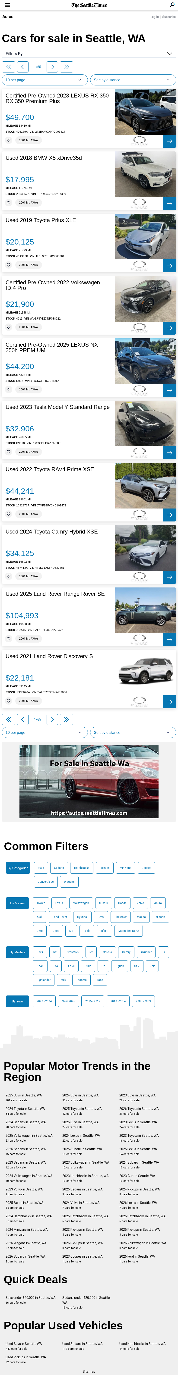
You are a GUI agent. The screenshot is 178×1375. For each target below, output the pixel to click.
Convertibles (46, 881)
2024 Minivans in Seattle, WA (27, 1232)
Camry (126, 952)
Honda (122, 903)
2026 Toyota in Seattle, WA (139, 1111)
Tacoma (81, 980)
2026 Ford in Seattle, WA (137, 1259)
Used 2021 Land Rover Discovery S (49, 656)
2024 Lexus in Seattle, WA (81, 1138)
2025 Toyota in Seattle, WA (82, 1111)
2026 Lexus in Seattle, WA (138, 1205)
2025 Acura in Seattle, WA (25, 1205)
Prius (88, 966)
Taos (100, 980)
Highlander (44, 980)
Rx (55, 952)
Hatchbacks (81, 868)
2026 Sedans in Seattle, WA (82, 1191)
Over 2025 (68, 1001)
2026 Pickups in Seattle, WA (82, 1245)
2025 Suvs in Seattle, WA (24, 1097)
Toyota (41, 903)
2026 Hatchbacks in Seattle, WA (142, 1218)
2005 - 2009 (143, 1001)
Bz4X (40, 966)
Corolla (107, 952)
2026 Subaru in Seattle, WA (25, 1259)
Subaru (103, 903)
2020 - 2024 (44, 1001)
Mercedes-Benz (128, 930)
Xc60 (71, 966)
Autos (7, 16)
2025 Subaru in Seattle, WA (82, 1151)
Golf (152, 966)
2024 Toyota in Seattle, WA (25, 1111)
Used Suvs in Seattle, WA (24, 1346)
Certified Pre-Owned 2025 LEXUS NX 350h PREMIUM (52, 347)
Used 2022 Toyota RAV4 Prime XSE (50, 469)
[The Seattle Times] (89, 5)
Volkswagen (81, 903)
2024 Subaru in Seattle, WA (139, 1165)
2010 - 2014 (118, 1001)
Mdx (63, 980)
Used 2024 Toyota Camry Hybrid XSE (52, 531)
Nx (91, 952)
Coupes (146, 868)
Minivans (125, 868)
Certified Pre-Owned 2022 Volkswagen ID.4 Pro (53, 285)
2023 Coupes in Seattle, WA (82, 1259)
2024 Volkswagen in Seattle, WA (29, 1178)
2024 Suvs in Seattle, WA (80, 1097)
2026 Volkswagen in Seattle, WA (142, 1245)
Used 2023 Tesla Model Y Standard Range (58, 407)
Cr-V (137, 966)
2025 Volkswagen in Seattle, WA (29, 1138)
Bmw (101, 917)
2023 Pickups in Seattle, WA (82, 1232)
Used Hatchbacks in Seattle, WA (142, 1346)
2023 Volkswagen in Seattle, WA (85, 1165)
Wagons (69, 881)
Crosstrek (73, 952)
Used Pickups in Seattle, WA (26, 1359)
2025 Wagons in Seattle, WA (26, 1245)
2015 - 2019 (92, 1001)
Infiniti (104, 930)
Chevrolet (120, 917)
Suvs (41, 868)
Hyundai (82, 917)
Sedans (59, 868)
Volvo (140, 903)
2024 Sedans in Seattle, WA (26, 1124)
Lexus (59, 903)
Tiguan (119, 966)
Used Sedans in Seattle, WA (82, 1346)
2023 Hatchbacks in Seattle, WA (85, 1178)
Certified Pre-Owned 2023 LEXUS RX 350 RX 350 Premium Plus (57, 98)
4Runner (146, 952)
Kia (71, 930)
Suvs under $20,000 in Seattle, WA (31, 1300)
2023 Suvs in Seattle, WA (137, 1097)
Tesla (86, 930)
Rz (103, 966)
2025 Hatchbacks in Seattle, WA (85, 1218)
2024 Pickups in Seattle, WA (139, 1191)
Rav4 (40, 952)
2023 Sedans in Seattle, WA (26, 1165)
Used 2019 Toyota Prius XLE (41, 220)
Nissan (160, 917)
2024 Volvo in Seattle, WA (81, 1205)
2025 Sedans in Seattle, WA (26, 1151)
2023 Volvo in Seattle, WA (24, 1191)
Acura (158, 903)
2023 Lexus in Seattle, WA (138, 1124)
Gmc (40, 930)
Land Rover (60, 917)
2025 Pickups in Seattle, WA (139, 1232)
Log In (154, 16)
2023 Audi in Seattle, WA (137, 1178)
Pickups (105, 868)
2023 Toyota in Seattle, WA (139, 1138)
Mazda (141, 917)
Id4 (56, 966)
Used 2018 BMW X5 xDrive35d (44, 158)
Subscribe (169, 16)
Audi (39, 917)
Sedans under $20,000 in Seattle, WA (86, 1302)
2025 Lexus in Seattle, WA (138, 1151)
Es (163, 952)
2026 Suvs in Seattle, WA (80, 1124)
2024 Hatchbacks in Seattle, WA (29, 1218)
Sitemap (89, 1371)
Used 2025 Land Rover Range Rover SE (55, 594)
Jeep (56, 930)
